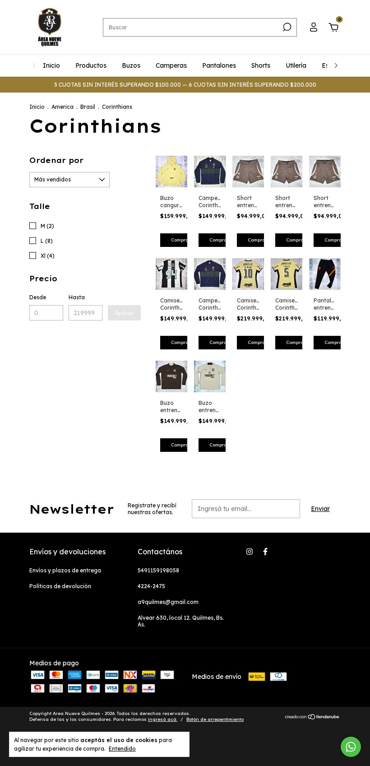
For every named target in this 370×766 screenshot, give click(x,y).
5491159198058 (158, 570)
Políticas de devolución (60, 586)
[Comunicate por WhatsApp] (351, 747)
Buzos (131, 65)
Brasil (87, 106)
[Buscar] (286, 27)
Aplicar (124, 312)
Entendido (122, 748)
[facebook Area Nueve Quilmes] (265, 551)
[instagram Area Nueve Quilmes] (249, 551)
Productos (90, 65)
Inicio (51, 65)
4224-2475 (151, 586)
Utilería (296, 65)
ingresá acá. (162, 719)
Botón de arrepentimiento (215, 719)
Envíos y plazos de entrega (65, 570)
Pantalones (219, 65)
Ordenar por (56, 160)
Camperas (171, 65)
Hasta (77, 297)
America (62, 106)
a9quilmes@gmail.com (168, 602)
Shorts (260, 65)
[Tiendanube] (312, 718)
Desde (37, 297)
